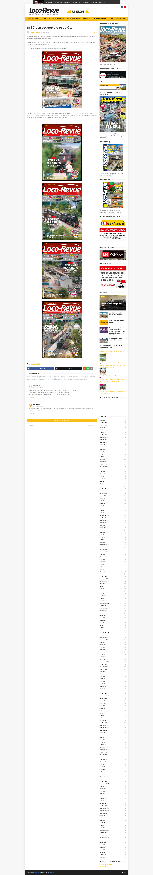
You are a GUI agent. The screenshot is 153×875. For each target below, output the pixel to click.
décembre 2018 (113, 640)
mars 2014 (113, 501)
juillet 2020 (113, 686)
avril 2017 (113, 591)
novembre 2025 (113, 835)
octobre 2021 (113, 723)
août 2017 (113, 601)
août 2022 (113, 747)
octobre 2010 (113, 422)
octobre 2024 (113, 806)
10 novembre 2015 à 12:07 (38, 387)
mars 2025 (113, 818)
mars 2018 (113, 618)
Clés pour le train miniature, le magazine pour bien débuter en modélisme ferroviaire (112, 381)
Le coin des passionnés (62, 2)
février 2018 (113, 615)
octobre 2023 (113, 781)
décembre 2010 (113, 425)
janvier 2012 (113, 442)
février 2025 (113, 815)
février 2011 (113, 427)
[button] (124, 19)
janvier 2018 (113, 613)
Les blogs (49, 2)
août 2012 (113, 459)
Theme (51, 872)
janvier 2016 (113, 554)
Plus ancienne (92, 425)
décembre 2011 (113, 440)
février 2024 (113, 789)
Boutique (86, 2)
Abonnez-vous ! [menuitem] (33, 19)
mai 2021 (113, 710)
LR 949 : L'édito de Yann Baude (116, 321)
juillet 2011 (113, 432)
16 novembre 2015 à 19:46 (38, 406)
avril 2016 (113, 562)
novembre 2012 (113, 466)
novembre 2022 (113, 754)
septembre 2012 (113, 461)
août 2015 (113, 542)
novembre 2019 (113, 666)
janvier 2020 (113, 671)
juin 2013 (113, 479)
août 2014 (113, 513)
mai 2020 (113, 681)
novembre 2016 (113, 579)
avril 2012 (113, 449)
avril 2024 (113, 793)
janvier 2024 (113, 786)
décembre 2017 (113, 610)
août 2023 (113, 776)
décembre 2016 (113, 581)
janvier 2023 (113, 759)
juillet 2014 (113, 510)
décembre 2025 (113, 837)
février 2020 (113, 674)
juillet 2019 (113, 657)
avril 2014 (113, 503)
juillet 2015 (113, 540)
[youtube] (125, 7)
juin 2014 (113, 508)
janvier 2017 (113, 584)
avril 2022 (113, 737)
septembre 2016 (113, 574)
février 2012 (113, 444)
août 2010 (113, 420)
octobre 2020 (113, 693)
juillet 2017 (113, 598)
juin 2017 (113, 596)
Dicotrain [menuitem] (86, 19)
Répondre (32, 397)
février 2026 (113, 842)
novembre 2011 (113, 437)
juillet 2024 (113, 798)
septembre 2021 (113, 720)
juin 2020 (113, 684)
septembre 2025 (113, 830)
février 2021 (113, 703)
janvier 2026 (113, 840)
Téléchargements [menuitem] (58, 19)
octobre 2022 (113, 752)
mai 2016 (113, 564)
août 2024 (113, 801)
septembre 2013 (113, 486)
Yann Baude (103, 866)
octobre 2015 (113, 547)
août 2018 (113, 630)
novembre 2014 (113, 520)
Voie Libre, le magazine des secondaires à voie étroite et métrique (112, 366)
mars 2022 (113, 735)
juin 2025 (113, 823)
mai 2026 (113, 850)
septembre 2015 (113, 545)
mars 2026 (113, 845)
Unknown (36, 404)
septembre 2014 (113, 515)
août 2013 (113, 483)
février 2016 (113, 557)
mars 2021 (113, 706)
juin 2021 (113, 713)
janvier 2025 (113, 813)
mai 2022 (113, 740)
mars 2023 (113, 764)
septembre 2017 (113, 603)
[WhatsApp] (88, 368)
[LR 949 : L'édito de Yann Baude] (104, 322)
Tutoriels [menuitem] (45, 19)
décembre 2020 (113, 698)
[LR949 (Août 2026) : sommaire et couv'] (104, 315)
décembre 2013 (113, 493)
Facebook (94, 2)
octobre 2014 (113, 518)
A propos (102, 2)
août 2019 (113, 659)
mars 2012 (113, 447)
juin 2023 (113, 771)
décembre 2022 (113, 757)
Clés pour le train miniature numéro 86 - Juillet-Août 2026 (112, 392)
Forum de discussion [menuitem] (116, 19)
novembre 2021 (113, 725)
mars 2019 (113, 647)
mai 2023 (113, 769)
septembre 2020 (113, 691)
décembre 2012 (113, 469)
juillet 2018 (113, 627)
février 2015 (113, 527)
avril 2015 (113, 532)
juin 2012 (113, 454)
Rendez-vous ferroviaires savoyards (111, 362)
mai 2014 (113, 505)
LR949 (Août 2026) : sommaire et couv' (115, 314)
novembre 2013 (113, 491)
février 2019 (113, 645)
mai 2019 (113, 652)
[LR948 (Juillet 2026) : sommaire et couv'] (104, 340)
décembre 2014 (113, 522)
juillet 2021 (113, 715)
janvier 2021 (113, 701)
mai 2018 (113, 623)
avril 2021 (113, 708)
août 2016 (113, 571)
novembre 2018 (113, 637)
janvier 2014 (113, 496)
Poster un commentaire (61, 421)
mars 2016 (113, 559)
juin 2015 (113, 537)
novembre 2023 (113, 784)
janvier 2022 (113, 730)
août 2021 (113, 718)
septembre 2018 (113, 632)
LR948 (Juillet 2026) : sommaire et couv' (116, 339)
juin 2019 (113, 654)
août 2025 (113, 828)
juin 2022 (113, 742)
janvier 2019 (113, 642)
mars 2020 (113, 676)
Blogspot (36, 872)
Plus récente (31, 425)
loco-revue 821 (36, 24)
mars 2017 (113, 588)
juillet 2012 (113, 457)
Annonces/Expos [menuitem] (73, 19)
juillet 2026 (113, 854)
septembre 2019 (113, 662)
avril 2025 (113, 820)
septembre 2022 (113, 750)
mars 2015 (113, 530)
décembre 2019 (113, 669)
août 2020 (113, 689)
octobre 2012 (113, 464)
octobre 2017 (113, 606)
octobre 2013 (113, 488)
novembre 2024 (113, 808)
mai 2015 (113, 535)
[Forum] (119, 7)
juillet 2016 (113, 569)
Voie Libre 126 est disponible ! (108, 376)
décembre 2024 (113, 810)
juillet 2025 (113, 825)
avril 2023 (113, 767)
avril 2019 (113, 649)
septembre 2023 (113, 779)
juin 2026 (113, 852)
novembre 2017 (113, 608)
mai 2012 (113, 452)
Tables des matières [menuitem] (99, 19)
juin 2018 (113, 625)
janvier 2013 (113, 471)
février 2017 (113, 586)
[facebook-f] (122, 7)
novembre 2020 (113, 696)
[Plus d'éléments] (95, 368)
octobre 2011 (113, 435)
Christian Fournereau (106, 864)
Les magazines (76, 2)
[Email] (91, 368)
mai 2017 (113, 593)
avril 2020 (113, 679)
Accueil (29, 24)
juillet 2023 (113, 774)
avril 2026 (113, 847)
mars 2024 (113, 791)
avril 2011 (113, 430)
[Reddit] (84, 368)
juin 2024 (113, 796)
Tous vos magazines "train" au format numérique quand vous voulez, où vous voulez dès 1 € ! (117, 331)
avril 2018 (113, 620)
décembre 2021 (113, 728)
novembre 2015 (113, 549)
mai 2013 (113, 476)
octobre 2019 (113, 664)
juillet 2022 (113, 745)
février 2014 (113, 498)
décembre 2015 (113, 552)
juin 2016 (113, 566)
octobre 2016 (113, 576)
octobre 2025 (113, 833)
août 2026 (113, 857)
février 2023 (113, 762)
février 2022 (113, 732)
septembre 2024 (113, 803)
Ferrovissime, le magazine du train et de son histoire (112, 352)
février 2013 (113, 474)
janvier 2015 (113, 525)
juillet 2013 (113, 481)
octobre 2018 (113, 635)
